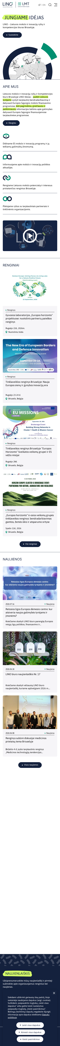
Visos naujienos (31, 765)
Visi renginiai (31, 544)
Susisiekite (13, 35)
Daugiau (12, 123)
